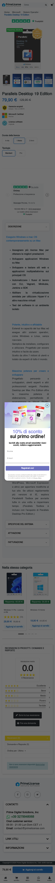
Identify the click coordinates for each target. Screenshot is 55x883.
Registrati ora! (27, 468)
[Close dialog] (47, 405)
